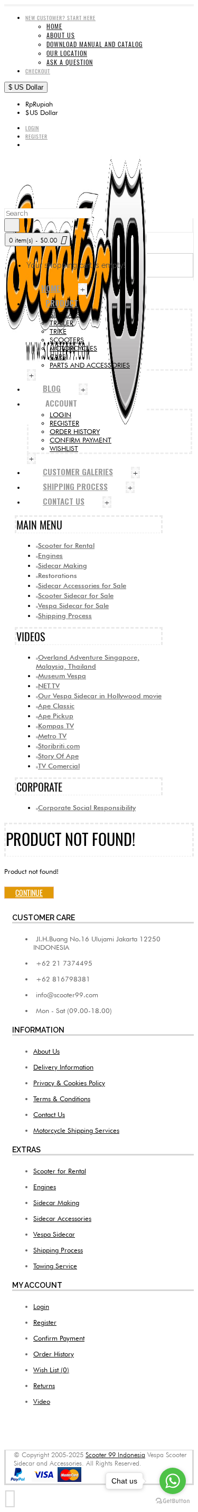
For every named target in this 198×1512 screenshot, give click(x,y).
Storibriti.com (59, 745)
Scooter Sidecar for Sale (76, 595)
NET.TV (49, 685)
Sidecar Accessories (62, 1218)
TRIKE (58, 331)
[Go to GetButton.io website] (173, 1501)
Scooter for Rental (66, 545)
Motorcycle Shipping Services (76, 1130)
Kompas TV (56, 725)
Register (44, 1322)
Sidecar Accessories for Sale (82, 585)
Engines (50, 555)
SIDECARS (65, 314)
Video (41, 1401)
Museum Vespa (62, 675)
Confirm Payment (58, 1338)
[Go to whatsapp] (172, 1481)
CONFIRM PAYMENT (80, 440)
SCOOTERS (67, 339)
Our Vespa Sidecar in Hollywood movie (100, 695)
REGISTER (64, 423)
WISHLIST (64, 448)
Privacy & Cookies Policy (69, 1082)
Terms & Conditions (61, 1098)
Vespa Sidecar (54, 1234)
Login (41, 1306)
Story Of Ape (58, 756)
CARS (58, 356)
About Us (46, 1051)
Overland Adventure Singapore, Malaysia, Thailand (87, 661)
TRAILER (61, 323)
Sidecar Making (62, 565)
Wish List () (51, 1369)
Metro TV (52, 735)
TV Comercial (59, 766)
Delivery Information (63, 1067)
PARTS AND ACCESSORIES (90, 365)
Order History (53, 1354)
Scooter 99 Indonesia (115, 1454)
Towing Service (55, 1265)
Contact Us (49, 1114)
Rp (39, 104)
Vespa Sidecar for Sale (73, 605)
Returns (44, 1385)
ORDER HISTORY (75, 431)
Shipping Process (65, 615)
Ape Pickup (55, 715)
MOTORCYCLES (73, 348)
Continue (29, 892)
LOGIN (60, 414)
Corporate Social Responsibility (87, 807)
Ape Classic (56, 705)
